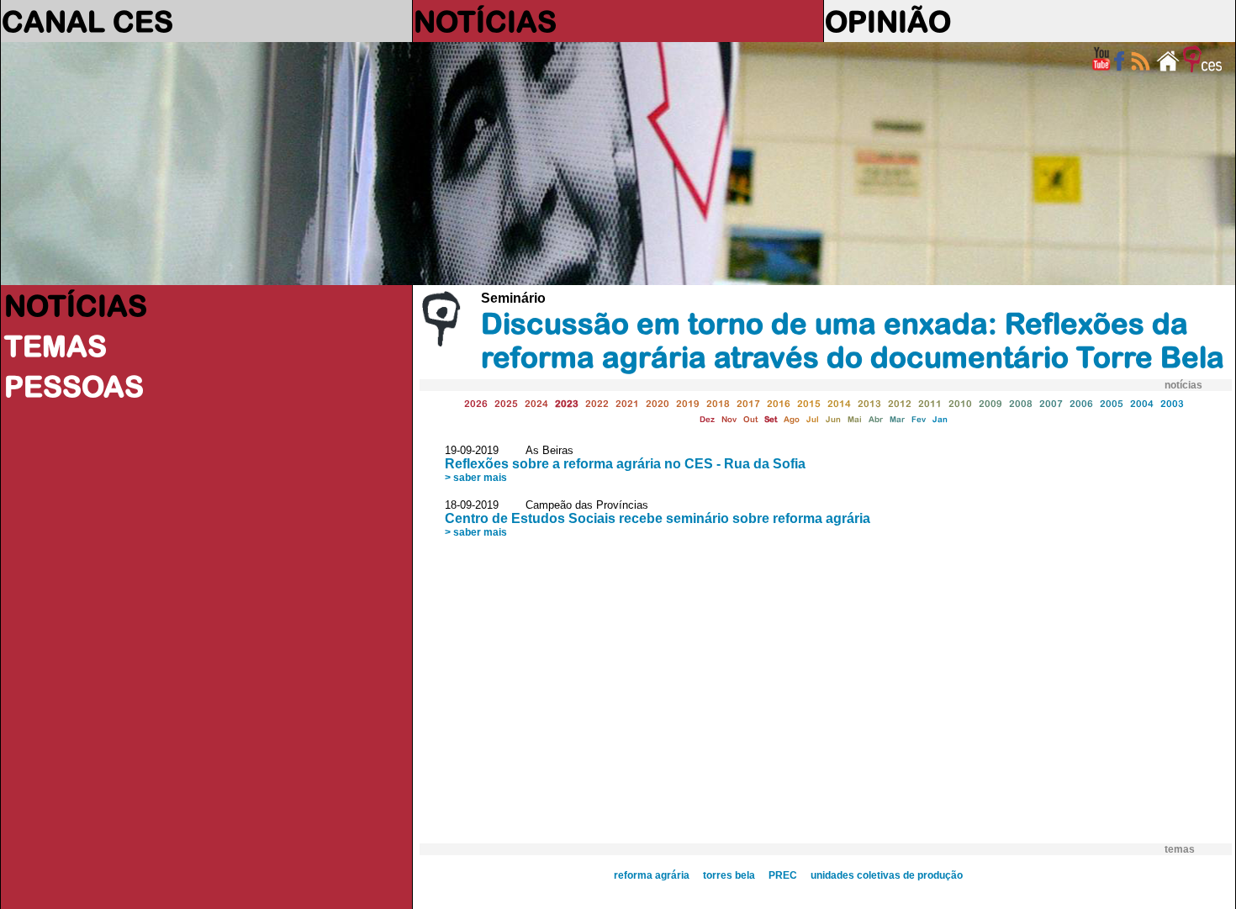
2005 (1111, 403)
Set (770, 419)
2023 (566, 403)
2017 (748, 403)
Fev (918, 419)
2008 (1021, 403)
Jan (940, 419)
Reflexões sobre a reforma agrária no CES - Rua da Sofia (625, 464)
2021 (627, 403)
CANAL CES (87, 21)
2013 (869, 403)
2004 (1142, 403)
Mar (897, 419)
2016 (778, 403)
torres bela (729, 875)
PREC (783, 875)
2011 (930, 403)
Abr (876, 419)
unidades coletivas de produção (887, 875)
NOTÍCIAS (485, 21)
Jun (833, 419)
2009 (990, 403)
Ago (792, 419)
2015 (809, 403)
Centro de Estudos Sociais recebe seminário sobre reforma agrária (657, 518)
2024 (536, 403)
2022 (597, 403)
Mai (855, 419)
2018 (718, 403)
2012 (899, 403)
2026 (476, 403)
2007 (1051, 403)
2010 (960, 403)
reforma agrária (651, 875)
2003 (1172, 403)
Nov (729, 419)
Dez (707, 419)
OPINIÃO (888, 21)
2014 (839, 403)
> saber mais (476, 478)
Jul (812, 419)
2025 (506, 403)
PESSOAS (74, 386)
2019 (688, 403)
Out (750, 419)
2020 (657, 403)
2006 (1081, 403)
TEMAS (55, 345)
